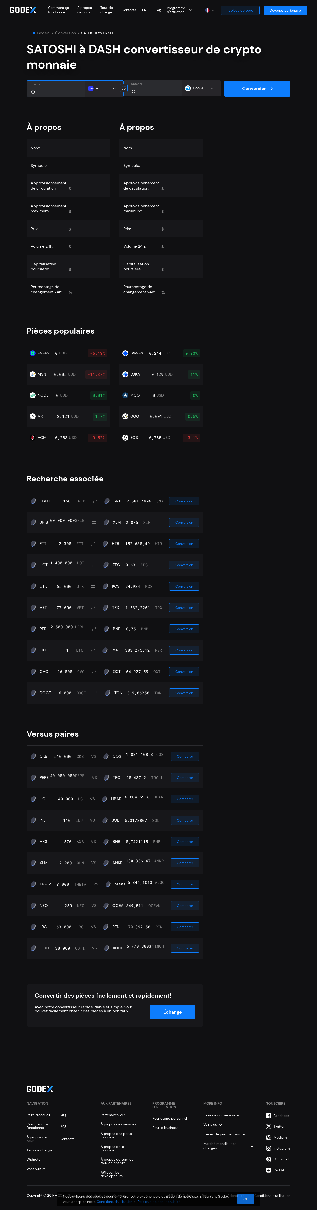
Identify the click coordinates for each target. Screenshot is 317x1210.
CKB (43, 756)
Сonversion (65, 33)
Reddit (279, 1170)
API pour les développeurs (112, 1174)
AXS (43, 842)
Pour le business (165, 1127)
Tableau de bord (240, 10)
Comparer (185, 756)
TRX (115, 608)
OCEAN (119, 906)
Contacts (129, 10)
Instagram (282, 1148)
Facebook (281, 1115)
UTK (43, 586)
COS (117, 756)
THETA (46, 884)
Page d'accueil (38, 1115)
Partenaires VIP (113, 1115)
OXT (117, 672)
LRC (43, 927)
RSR (115, 650)
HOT (44, 565)
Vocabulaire (36, 1169)
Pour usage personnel (169, 1118)
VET (43, 608)
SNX (117, 501)
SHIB (44, 522)
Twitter (279, 1126)
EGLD (45, 501)
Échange (172, 1012)
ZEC (116, 565)
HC (42, 799)
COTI (44, 948)
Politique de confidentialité (159, 1201)
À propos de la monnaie (112, 1148)
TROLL (119, 778)
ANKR (117, 863)
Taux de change (106, 9)
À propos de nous (84, 9)
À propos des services (118, 1124)
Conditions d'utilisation (114, 1201)
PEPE (44, 778)
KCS (115, 586)
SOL (115, 820)
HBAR (116, 799)
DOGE (45, 693)
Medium (280, 1137)
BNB (117, 629)
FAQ (145, 10)
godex (43, 33)
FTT (43, 544)
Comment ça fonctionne (58, 9)
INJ (42, 820)
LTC (43, 650)
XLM (117, 522)
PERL (44, 629)
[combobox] (179, 9)
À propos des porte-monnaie (117, 1135)
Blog (157, 10)
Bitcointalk (282, 1159)
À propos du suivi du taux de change (117, 1161)
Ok (245, 1199)
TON (118, 693)
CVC (44, 672)
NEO (44, 906)
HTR (115, 544)
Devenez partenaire (285, 10)
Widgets (33, 1159)
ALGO (119, 884)
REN (116, 927)
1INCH (118, 948)
